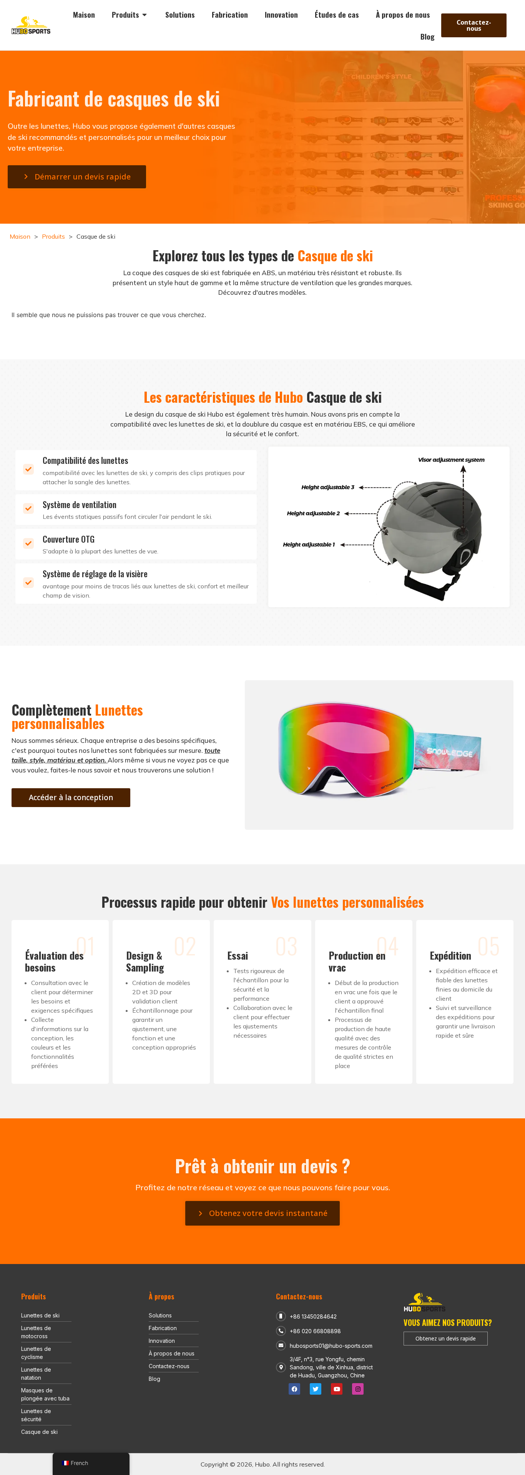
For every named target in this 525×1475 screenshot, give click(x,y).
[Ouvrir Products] (144, 14)
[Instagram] (358, 1389)
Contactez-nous (299, 1296)
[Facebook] (294, 1389)
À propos (161, 1296)
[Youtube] (336, 1389)
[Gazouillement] (315, 1389)
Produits (53, 236)
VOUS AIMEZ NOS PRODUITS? (448, 1322)
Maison (20, 236)
